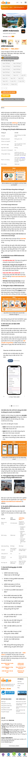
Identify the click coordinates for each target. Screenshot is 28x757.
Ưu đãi (19, 685)
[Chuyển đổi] (2, 573)
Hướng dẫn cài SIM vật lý (6, 705)
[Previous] (3, 25)
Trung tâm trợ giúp (5, 711)
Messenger (19, 756)
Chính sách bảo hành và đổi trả (21, 707)
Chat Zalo (8, 756)
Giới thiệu (20, 681)
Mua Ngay (6, 95)
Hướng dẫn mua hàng (6, 703)
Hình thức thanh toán (20, 713)
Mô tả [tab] (2, 107)
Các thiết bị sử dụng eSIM (6, 709)
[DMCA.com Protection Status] (22, 693)
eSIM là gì (15, 123)
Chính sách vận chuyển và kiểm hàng (21, 704)
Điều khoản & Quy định (21, 701)
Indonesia (22, 157)
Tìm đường (25, 756)
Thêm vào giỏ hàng (9, 92)
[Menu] (25, 2)
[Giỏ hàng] (21, 2)
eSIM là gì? (3, 701)
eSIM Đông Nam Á (19, 7)
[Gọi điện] (14, 754)
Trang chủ (5, 7)
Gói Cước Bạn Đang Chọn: (7, 60)
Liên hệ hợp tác (21, 683)
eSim (11, 7)
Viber (3, 756)
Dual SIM (23, 238)
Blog (18, 687)
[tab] (10, 360)
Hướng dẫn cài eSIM (5, 707)
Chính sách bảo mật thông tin (20, 711)
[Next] (24, 25)
